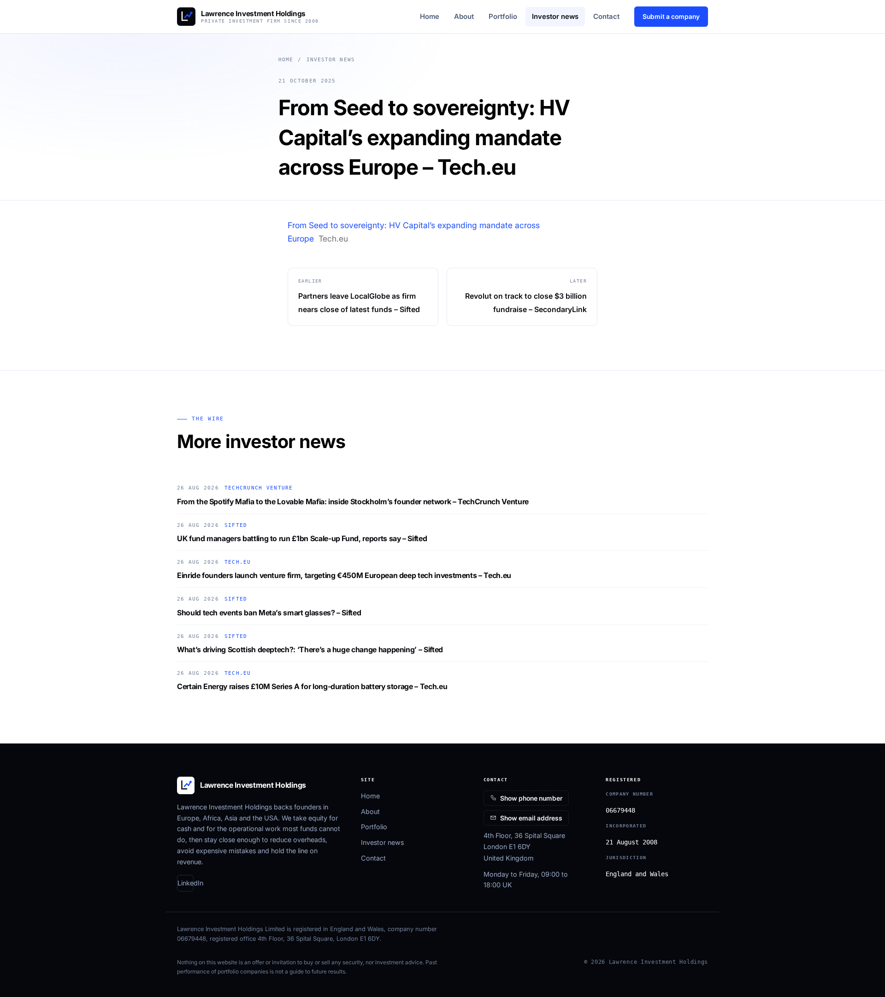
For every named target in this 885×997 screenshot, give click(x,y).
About (464, 16)
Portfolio (503, 16)
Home (429, 16)
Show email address (531, 818)
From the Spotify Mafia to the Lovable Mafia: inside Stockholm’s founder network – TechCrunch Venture (353, 501)
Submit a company (671, 16)
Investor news (555, 16)
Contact (606, 16)
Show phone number (531, 798)
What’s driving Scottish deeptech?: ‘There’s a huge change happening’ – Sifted (310, 649)
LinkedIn (185, 883)
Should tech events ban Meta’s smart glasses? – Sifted (269, 612)
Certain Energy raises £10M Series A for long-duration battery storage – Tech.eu (312, 686)
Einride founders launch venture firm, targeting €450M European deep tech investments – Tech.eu (344, 575)
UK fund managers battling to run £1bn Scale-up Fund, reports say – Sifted (302, 538)
